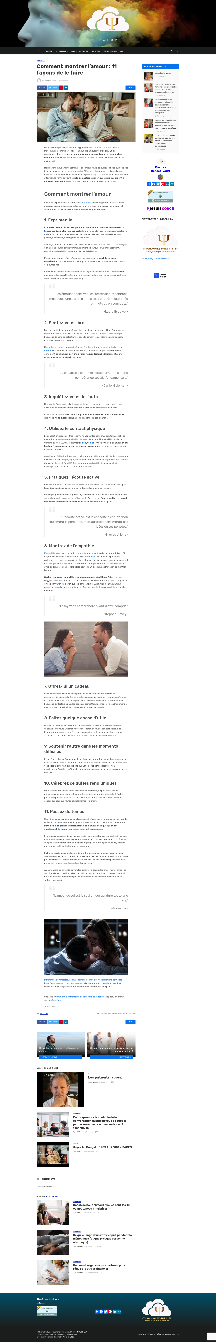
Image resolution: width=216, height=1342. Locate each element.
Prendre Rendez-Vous (113, 51)
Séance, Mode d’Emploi (167, 1334)
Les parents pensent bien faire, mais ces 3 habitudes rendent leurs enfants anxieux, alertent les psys (166, 88)
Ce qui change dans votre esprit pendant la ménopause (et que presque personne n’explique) (102, 1239)
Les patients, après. (105, 1077)
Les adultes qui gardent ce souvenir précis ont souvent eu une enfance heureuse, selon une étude (165, 124)
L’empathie (49, 553)
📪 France (41, 1303)
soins (126, 1013)
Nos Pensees (50, 80)
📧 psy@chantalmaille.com (48, 1299)
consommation (51, 697)
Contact (96, 51)
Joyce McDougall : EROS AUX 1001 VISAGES (102, 1147)
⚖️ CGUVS (141, 1334)
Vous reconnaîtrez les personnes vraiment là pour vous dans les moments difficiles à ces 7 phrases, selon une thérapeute (165, 106)
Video (90, 1073)
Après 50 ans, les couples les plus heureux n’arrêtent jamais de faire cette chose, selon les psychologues (165, 140)
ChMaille (94, 1082)
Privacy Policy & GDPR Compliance (156, 259)
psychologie (117, 1013)
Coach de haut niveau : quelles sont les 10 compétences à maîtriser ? (101, 1206)
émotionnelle (91, 556)
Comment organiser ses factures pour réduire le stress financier (99, 1267)
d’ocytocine (88, 443)
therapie (133, 1013)
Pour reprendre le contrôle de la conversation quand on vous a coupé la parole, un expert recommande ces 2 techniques (99, 1122)
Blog (72, 51)
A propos (83, 51)
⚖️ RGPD (151, 1334)
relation (48, 350)
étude (60, 580)
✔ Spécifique (60, 51)
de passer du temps (68, 829)
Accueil (48, 51)
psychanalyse (106, 1013)
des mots (86, 202)
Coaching (41, 60)
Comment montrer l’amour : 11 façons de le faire (79, 996)
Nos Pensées (54, 1000)
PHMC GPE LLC (81, 1332)
